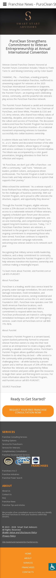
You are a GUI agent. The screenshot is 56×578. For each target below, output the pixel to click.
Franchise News (8, 501)
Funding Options (9, 440)
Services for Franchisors (12, 444)
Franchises (28, 567)
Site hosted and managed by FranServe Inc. (20, 542)
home (28, 553)
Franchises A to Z (9, 471)
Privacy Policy (9, 535)
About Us (6, 491)
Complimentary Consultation (14, 451)
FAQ (4, 498)
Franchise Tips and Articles (13, 505)
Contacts (28, 572)
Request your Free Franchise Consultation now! (28, 411)
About (28, 558)
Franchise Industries (10, 474)
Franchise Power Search (12, 478)
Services (28, 562)
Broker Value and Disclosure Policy (19, 532)
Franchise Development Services (16, 455)
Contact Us (6, 494)
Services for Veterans (11, 447)
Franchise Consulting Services (14, 437)
